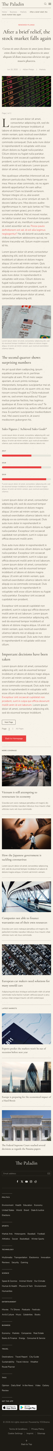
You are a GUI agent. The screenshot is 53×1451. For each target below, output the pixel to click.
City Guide (34, 1356)
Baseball (32, 1233)
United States (8, 1210)
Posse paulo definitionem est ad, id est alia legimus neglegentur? (24, 230)
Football (41, 1233)
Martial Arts (7, 1233)
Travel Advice (22, 1361)
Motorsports (20, 1233)
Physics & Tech (26, 1286)
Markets (42, 69)
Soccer (15, 1238)
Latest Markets (9, 1008)
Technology (8, 1250)
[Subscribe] (48, 1173)
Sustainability (8, 1361)
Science (5, 1273)
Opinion (5, 1385)
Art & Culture (8, 1314)
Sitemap (41, 1433)
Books (37, 1314)
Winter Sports (37, 1238)
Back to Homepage (14, 738)
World (19, 1210)
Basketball (24, 1238)
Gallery (45, 1385)
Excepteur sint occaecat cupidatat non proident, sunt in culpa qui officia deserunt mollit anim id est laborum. (25, 701)
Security (15, 1262)
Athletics (6, 1238)
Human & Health (9, 1286)
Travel (5, 1349)
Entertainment (9, 1302)
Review (5, 1390)
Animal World (25, 1281)
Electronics (34, 1257)
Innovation (45, 1257)
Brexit (26, 1210)
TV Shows (15, 1309)
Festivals (36, 1309)
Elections (6, 1215)
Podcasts (26, 1309)
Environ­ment (7, 1205)
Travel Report (21, 1356)
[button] (45, 4)
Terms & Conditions (18, 1429)
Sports (5, 1226)
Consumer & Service (36, 1338)
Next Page (9, 722)
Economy (38, 1205)
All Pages (20, 728)
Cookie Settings (15, 1433)
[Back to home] (13, 4)
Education (27, 1205)
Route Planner (8, 1366)
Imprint (30, 1433)
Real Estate (38, 1333)
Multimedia (7, 1257)
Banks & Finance (9, 1338)
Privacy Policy (37, 1429)
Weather (34, 1361)
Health (18, 1205)
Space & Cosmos (9, 1281)
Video (38, 1385)
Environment (40, 1286)
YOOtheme (45, 1422)
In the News (28, 1385)
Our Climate (39, 1281)
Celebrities (28, 1314)
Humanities (7, 1291)
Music (18, 1314)
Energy (22, 1338)
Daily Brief (16, 1385)
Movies (5, 1309)
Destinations (7, 1356)
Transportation (20, 1257)
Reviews (6, 1262)
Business (6, 1325)
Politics (6, 1197)
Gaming (24, 1262)
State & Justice (37, 1210)
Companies (26, 1333)
